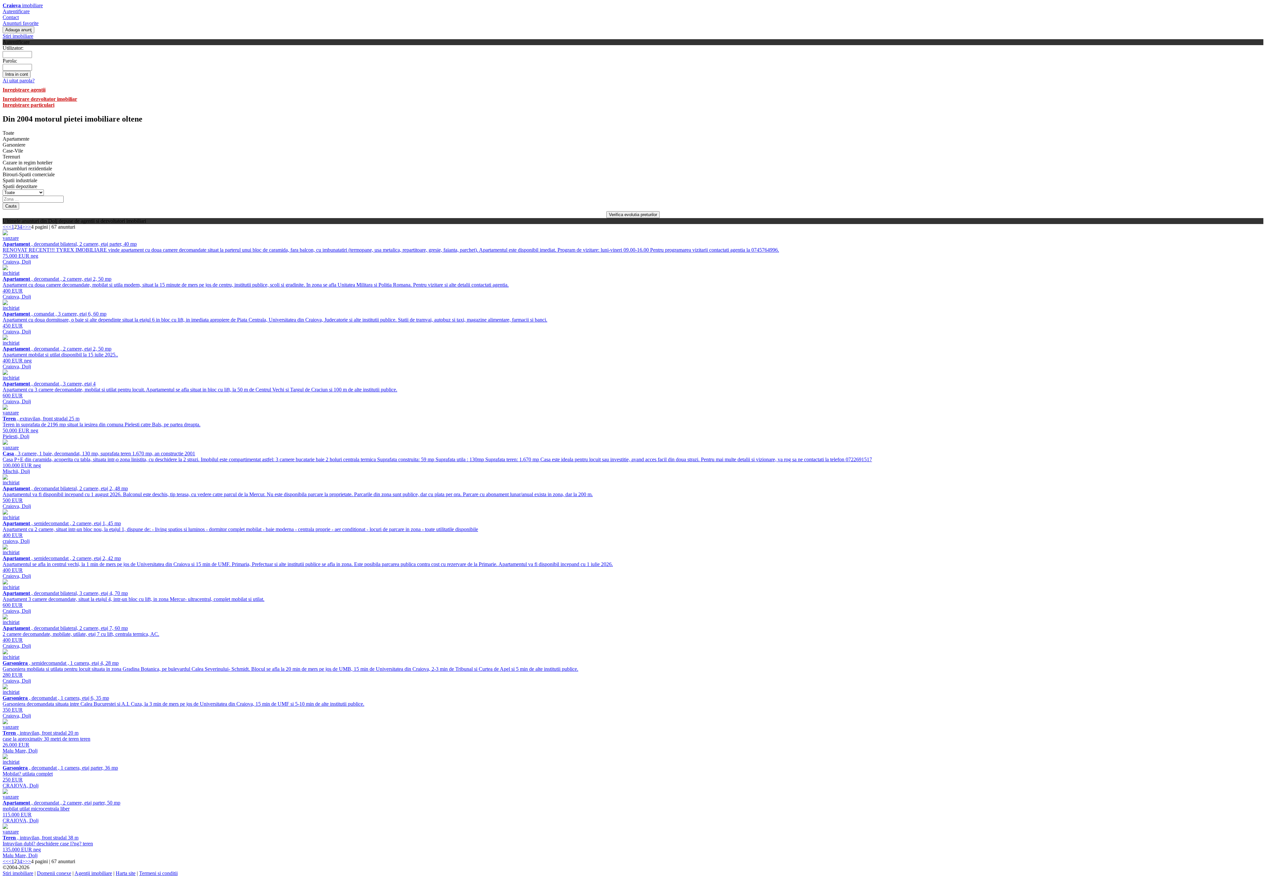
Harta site (126, 873)
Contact (11, 17)
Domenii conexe (54, 873)
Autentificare (16, 11)
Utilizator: (13, 48)
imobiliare (23, 5)
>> (28, 227)
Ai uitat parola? (19, 80)
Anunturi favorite (21, 23)
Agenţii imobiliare (93, 873)
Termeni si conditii (158, 873)
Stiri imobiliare (18, 36)
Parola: (10, 61)
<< (6, 227)
